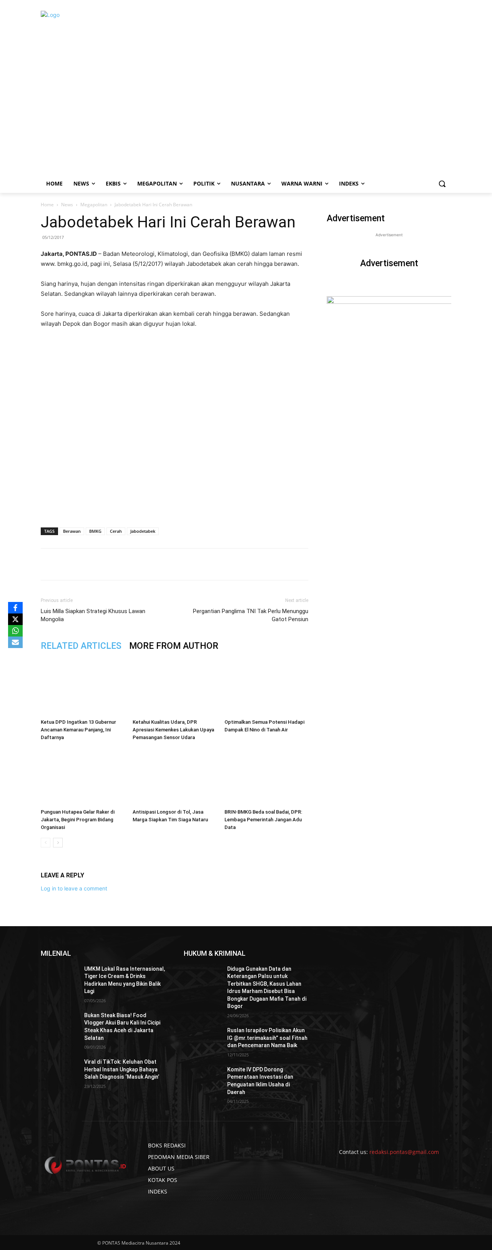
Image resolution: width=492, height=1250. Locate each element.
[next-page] (58, 842)
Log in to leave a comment (74, 888)
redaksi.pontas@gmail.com (404, 1152)
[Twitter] (112, 564)
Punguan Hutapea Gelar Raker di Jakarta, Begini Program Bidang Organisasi (78, 819)
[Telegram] (165, 564)
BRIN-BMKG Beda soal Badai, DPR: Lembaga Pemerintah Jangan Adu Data (263, 819)
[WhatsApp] (130, 564)
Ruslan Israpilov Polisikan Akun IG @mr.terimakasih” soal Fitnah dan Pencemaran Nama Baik (267, 1037)
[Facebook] (95, 564)
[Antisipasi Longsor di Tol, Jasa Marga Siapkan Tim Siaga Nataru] (174, 777)
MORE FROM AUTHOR (173, 646)
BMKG (95, 531)
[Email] (148, 564)
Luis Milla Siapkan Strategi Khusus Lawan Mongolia (93, 615)
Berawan (72, 531)
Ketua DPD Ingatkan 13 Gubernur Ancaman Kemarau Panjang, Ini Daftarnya (78, 729)
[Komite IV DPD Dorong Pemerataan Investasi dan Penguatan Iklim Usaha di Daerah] (202, 1079)
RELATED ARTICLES (81, 646)
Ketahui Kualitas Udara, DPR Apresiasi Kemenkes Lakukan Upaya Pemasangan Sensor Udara (173, 729)
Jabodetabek (142, 531)
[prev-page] (45, 842)
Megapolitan (93, 204)
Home (47, 204)
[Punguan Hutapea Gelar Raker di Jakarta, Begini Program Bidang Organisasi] (83, 777)
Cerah (116, 531)
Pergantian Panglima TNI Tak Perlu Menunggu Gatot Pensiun (250, 615)
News (67, 204)
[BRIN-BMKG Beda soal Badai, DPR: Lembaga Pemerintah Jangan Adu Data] (266, 777)
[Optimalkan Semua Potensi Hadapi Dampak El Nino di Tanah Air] (266, 687)
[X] (15, 619)
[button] (442, 183)
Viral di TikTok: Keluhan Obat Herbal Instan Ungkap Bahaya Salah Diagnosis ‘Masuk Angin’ (121, 1069)
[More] (184, 564)
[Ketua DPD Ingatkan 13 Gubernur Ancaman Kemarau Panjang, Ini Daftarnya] (83, 687)
